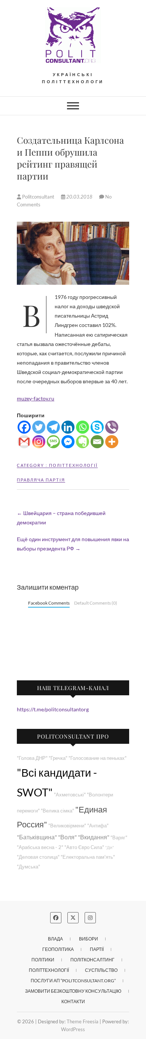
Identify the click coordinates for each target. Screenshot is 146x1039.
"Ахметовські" (70, 795)
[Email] (97, 441)
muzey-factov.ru (35, 398)
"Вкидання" (93, 836)
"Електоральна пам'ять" (88, 857)
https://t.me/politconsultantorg (53, 709)
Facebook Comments (49, 603)
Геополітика (58, 949)
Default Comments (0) (95, 603)
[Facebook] (24, 427)
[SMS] (53, 441)
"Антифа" (98, 826)
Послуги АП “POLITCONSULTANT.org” (73, 980)
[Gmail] (24, 441)
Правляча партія (41, 479)
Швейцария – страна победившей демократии (61, 517)
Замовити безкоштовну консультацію (73, 991)
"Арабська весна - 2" (40, 847)
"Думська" (28, 867)
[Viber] (111, 427)
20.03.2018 (79, 197)
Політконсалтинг (92, 959)
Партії (97, 949)
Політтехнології (73, 465)
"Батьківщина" (37, 836)
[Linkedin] (67, 427)
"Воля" (67, 836)
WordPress (73, 1029)
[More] (111, 441)
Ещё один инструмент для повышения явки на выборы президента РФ (73, 544)
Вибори (88, 939)
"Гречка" (58, 758)
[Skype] (97, 427)
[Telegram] (53, 427)
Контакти (73, 1001)
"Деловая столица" (38, 857)
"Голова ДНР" (32, 758)
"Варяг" (118, 837)
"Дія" (109, 847)
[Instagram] (38, 441)
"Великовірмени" (67, 826)
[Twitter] (38, 427)
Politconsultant (38, 197)
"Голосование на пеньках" (98, 758)
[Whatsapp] (82, 427)
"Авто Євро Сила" (84, 847)
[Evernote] (82, 441)
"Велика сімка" (57, 811)
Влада (55, 939)
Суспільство (101, 970)
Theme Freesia (82, 1021)
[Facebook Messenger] (67, 441)
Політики (42, 959)
